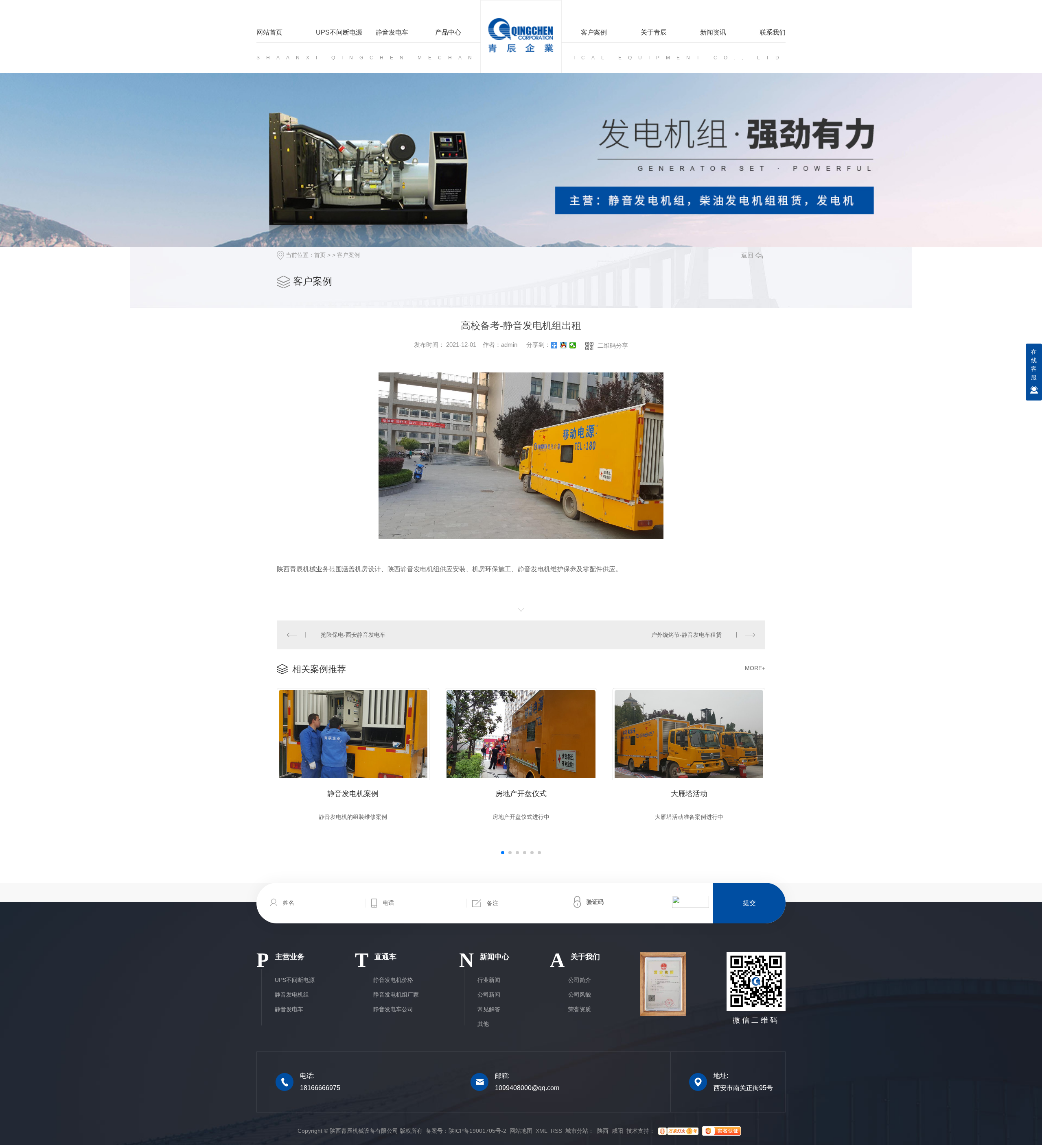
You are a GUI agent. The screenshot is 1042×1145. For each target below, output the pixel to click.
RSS (556, 1131)
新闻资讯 (713, 32)
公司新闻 (488, 994)
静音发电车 (392, 32)
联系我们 (773, 32)
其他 (483, 1024)
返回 (747, 255)
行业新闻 (488, 980)
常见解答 (488, 1009)
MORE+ (755, 668)
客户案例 (594, 32)
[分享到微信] (572, 345)
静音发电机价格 (393, 980)
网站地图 (521, 1131)
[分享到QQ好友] (563, 345)
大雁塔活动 (689, 794)
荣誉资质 (579, 1009)
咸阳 (617, 1131)
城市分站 (576, 1131)
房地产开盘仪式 (521, 794)
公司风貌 (579, 994)
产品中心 (448, 32)
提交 (749, 902)
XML (541, 1131)
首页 (320, 255)
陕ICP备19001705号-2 (477, 1131)
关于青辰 (653, 32)
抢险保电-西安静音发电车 (353, 634)
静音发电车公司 (393, 1009)
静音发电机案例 (353, 794)
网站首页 (269, 32)
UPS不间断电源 (339, 32)
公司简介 (579, 980)
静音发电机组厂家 (396, 994)
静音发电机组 (292, 994)
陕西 (603, 1131)
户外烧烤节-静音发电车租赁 (686, 634)
